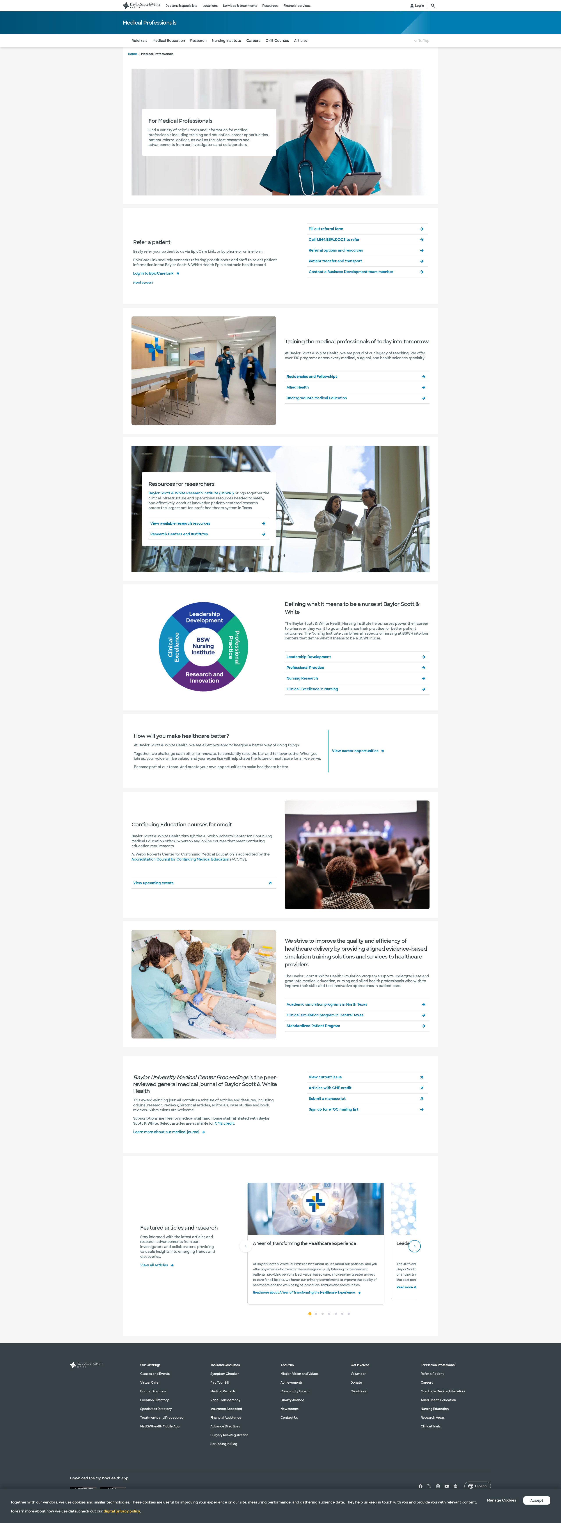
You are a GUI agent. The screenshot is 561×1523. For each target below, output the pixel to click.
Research (198, 40)
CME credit (224, 1123)
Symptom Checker (224, 1374)
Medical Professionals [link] (157, 54)
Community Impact (295, 1391)
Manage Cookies (501, 1500)
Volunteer (358, 1374)
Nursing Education (435, 1409)
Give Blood (359, 1391)
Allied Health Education (438, 1400)
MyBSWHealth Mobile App (159, 1426)
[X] (429, 1486)
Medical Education (169, 40)
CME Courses (277, 40)
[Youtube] (446, 1486)
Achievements (291, 1383)
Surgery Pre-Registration (229, 1435)
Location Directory (154, 1400)
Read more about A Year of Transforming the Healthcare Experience (304, 1292)
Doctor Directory (153, 1391)
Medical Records (222, 1391)
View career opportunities (355, 751)
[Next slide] (414, 1246)
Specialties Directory (156, 1409)
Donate (356, 1383)
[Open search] (433, 5)
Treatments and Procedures (161, 1418)
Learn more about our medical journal (166, 1132)
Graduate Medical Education (443, 1391)
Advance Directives (225, 1426)
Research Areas (433, 1418)
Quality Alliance (292, 1400)
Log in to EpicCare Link (153, 273)
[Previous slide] (246, 1246)
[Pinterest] (455, 1486)
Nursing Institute (226, 40)
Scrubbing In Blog (223, 1444)
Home (132, 54)
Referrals (139, 40)
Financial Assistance (225, 1418)
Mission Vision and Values (299, 1374)
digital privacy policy (122, 1511)
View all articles (154, 1265)
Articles (300, 40)
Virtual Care (149, 1383)
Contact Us (289, 1418)
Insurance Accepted (226, 1409)
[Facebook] (419, 1486)
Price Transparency (225, 1400)
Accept (536, 1500)
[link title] (141, 5)
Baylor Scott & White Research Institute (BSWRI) (191, 493)
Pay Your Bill (219, 1383)
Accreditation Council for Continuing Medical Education (180, 859)
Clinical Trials (430, 1426)
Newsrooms (289, 1409)
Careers (253, 40)
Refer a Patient (432, 1374)
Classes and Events (155, 1374)
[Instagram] (438, 1486)
